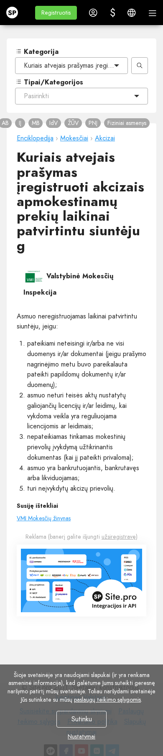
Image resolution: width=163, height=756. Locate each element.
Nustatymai (81, 736)
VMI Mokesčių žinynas (44, 518)
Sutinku (81, 719)
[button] (56, 13)
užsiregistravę (119, 536)
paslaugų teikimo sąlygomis (107, 699)
